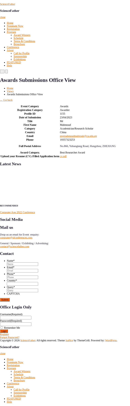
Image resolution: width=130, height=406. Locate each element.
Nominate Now (15, 25)
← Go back (6, 100)
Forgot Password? (9, 337)
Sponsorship (20, 56)
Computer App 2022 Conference (17, 212)
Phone (11, 273)
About (10, 50)
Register (4, 334)
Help (9, 65)
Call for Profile (21, 53)
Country (12, 280)
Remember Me (12, 327)
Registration (13, 29)
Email (10, 267)
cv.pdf (63, 156)
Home (10, 22)
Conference (13, 47)
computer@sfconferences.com (16, 237)
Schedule (18, 38)
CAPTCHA (13, 293)
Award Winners (22, 35)
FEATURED (14, 62)
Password (11, 320)
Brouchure (19, 44)
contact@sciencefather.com (14, 246)
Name (11, 260)
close (2, 17)
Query (11, 287)
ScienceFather (7, 4)
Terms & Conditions (24, 41)
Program (11, 32)
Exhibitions (20, 59)
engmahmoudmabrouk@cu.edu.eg (78, 136)
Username (11, 314)
